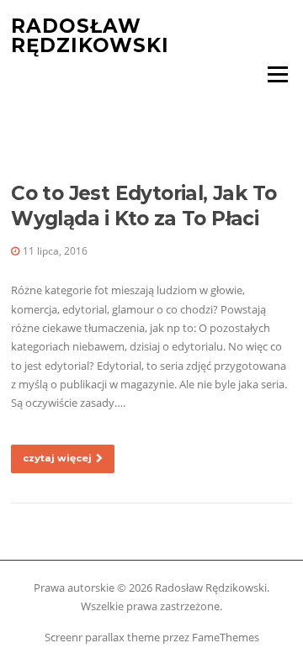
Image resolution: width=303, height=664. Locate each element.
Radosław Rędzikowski (90, 35)
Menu (277, 74)
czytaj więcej (57, 458)
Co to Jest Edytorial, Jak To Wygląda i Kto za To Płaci (143, 206)
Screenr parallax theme (102, 637)
